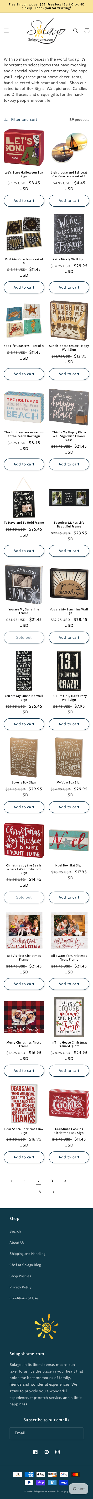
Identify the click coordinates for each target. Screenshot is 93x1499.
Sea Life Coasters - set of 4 (24, 346)
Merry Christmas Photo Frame (23, 1044)
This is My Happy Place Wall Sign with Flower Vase (69, 435)
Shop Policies (20, 1276)
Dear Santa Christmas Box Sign (24, 1131)
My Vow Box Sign (69, 782)
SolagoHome (40, 1491)
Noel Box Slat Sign (69, 865)
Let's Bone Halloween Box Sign (24, 174)
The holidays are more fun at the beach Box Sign (24, 434)
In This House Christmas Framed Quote (69, 1044)
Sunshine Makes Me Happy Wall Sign (69, 347)
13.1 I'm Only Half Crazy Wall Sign (69, 697)
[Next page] (53, 1192)
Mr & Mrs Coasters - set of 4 (24, 261)
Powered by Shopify (58, 1491)
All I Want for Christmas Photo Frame (69, 957)
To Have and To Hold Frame (24, 522)
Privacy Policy (20, 1287)
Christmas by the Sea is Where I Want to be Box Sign (23, 869)
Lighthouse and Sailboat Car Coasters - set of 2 (69, 174)
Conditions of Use (24, 1298)
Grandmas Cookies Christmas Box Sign (69, 1131)
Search (15, 1231)
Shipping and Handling (27, 1254)
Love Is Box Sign (24, 782)
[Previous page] (11, 1180)
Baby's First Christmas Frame (24, 957)
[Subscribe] (77, 1433)
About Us (17, 1242)
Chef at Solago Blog (25, 1265)
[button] (6, 30)
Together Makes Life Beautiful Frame (69, 524)
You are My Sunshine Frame (24, 611)
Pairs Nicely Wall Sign (69, 259)
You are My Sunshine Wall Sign (69, 611)
